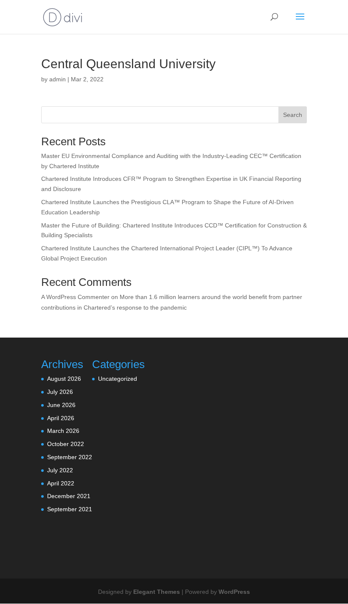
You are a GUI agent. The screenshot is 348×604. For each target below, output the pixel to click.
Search (292, 114)
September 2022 (69, 457)
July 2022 (60, 470)
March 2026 (63, 430)
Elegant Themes (156, 591)
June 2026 (61, 405)
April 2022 (60, 483)
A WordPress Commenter (75, 297)
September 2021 (69, 509)
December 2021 (68, 496)
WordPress (234, 591)
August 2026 (64, 378)
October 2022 (65, 444)
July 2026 (60, 391)
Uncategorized (117, 378)
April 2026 (60, 418)
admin (57, 79)
